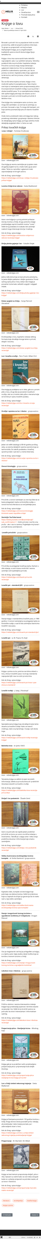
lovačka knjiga (32, 1201)
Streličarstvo (26, 12)
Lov (22, 10)
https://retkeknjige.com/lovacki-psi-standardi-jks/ (20, 632)
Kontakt (24, 17)
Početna (24, 5)
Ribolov (24, 7)
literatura (6, 1201)
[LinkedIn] (38, 36)
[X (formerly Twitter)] (33, 36)
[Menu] (38, 12)
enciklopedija (18, 1201)
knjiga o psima (8, 1205)
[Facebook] (28, 36)
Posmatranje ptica (28, 15)
